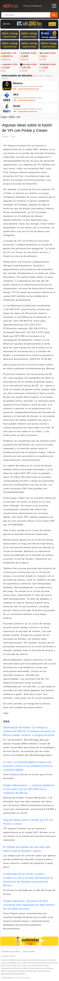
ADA (11, 117)
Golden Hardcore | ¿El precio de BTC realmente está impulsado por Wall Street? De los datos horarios (29, 905)
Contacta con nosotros (10, 951)
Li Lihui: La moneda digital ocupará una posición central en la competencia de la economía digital (27, 766)
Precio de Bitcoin (23, 978)
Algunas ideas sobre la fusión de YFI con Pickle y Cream (28, 822)
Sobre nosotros (29, 951)
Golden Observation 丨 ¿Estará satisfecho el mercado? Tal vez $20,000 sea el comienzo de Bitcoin (28, 789)
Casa (4, 117)
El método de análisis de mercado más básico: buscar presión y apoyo (26, 849)
